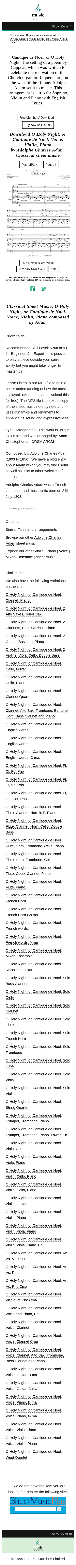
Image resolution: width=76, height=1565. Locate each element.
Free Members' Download (36, 117)
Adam (41, 322)
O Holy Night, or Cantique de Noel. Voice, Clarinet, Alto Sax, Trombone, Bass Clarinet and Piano (35, 1355)
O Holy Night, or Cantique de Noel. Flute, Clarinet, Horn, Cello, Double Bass (34, 826)
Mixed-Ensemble (19, 557)
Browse (12, 537)
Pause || (51, 164)
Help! (54, 268)
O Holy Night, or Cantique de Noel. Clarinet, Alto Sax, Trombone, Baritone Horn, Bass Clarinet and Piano (37, 710)
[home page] (38, 12)
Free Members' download (38, 262)
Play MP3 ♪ (29, 164)
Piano (51, 551)
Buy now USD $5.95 (38, 125)
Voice (63, 551)
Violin (39, 551)
